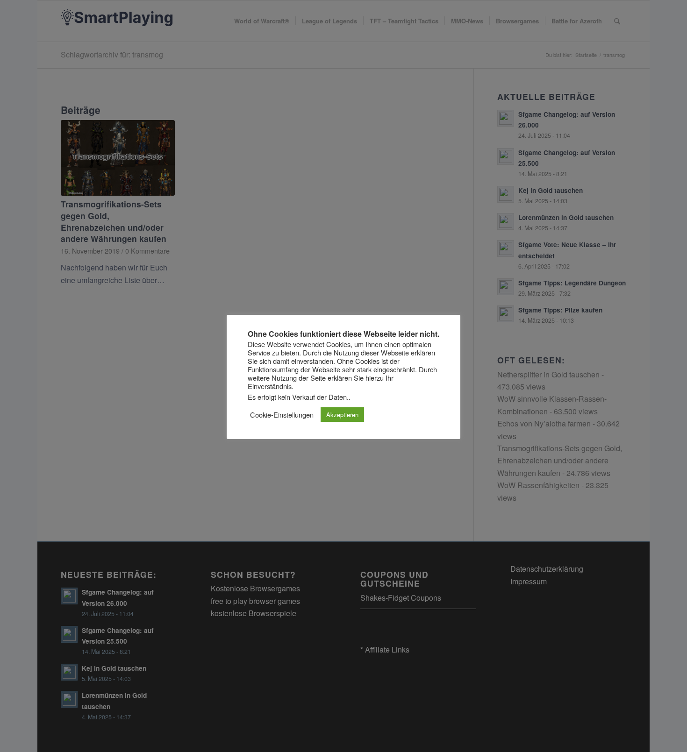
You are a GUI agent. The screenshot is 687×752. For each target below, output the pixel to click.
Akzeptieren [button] (342, 414)
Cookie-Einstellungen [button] (282, 415)
